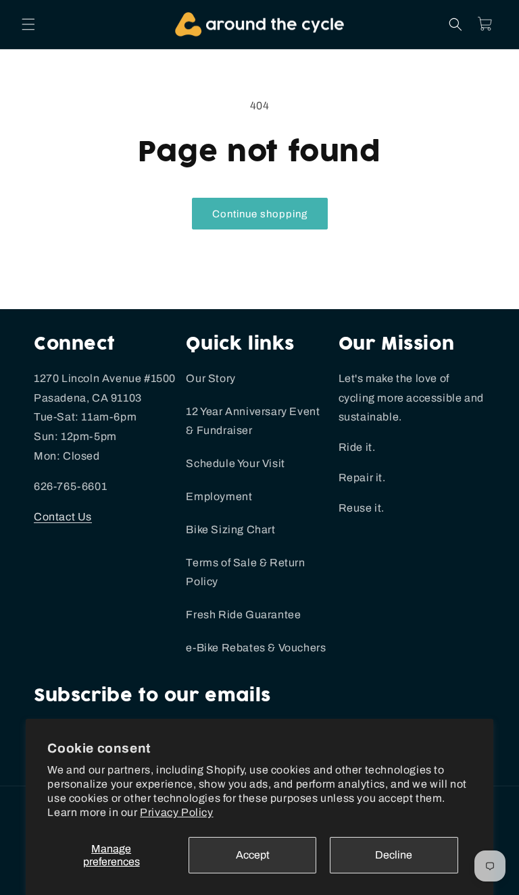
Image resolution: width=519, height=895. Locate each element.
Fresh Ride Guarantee (243, 614)
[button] (28, 24)
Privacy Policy (176, 812)
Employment (219, 496)
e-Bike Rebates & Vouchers (256, 647)
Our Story (210, 378)
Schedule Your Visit (235, 463)
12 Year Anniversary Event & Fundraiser (253, 421)
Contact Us (63, 516)
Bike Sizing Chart (230, 529)
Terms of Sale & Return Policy (245, 572)
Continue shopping (259, 214)
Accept (253, 855)
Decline (393, 855)
